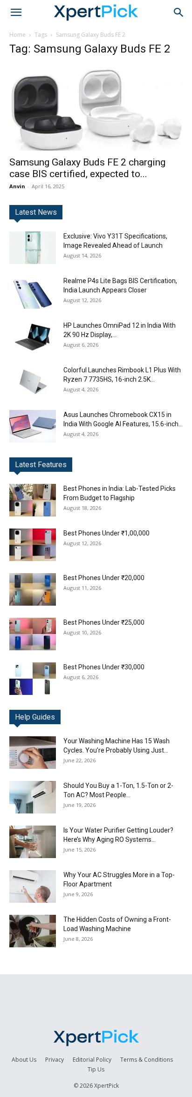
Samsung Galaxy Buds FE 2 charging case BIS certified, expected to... (87, 168)
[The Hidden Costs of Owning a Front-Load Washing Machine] (32, 931)
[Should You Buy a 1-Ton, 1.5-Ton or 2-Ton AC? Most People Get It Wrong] (32, 797)
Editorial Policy (92, 1060)
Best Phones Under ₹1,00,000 (106, 533)
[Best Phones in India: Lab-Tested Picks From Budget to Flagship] (32, 500)
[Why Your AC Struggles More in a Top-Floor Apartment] (32, 886)
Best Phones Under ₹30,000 (103, 667)
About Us (24, 1060)
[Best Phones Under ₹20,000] (32, 589)
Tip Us (96, 1069)
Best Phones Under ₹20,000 (103, 578)
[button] (16, 12)
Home (17, 35)
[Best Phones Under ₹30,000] (32, 678)
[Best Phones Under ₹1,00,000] (32, 545)
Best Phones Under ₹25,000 (103, 622)
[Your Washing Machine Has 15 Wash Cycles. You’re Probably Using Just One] (32, 752)
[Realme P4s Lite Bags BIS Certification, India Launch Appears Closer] (32, 292)
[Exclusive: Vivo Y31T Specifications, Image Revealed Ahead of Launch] (32, 247)
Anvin (17, 186)
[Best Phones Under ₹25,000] (32, 634)
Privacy (54, 1060)
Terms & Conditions (146, 1060)
